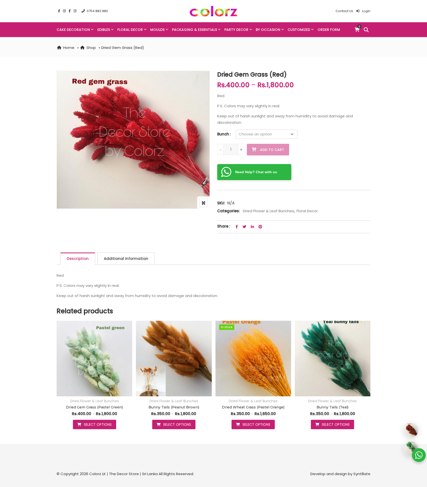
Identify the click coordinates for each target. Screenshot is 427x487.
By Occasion (268, 29)
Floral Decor (130, 29)
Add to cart (272, 149)
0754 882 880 (97, 11)
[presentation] (60, 379)
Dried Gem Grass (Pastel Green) (94, 407)
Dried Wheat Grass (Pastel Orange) (253, 407)
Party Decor (236, 29)
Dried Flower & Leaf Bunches (268, 210)
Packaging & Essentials (194, 29)
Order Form (329, 29)
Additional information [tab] (126, 258)
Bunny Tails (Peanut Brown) (174, 407)
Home (68, 47)
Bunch (223, 134)
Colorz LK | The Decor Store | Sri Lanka (123, 473)
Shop (91, 47)
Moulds (157, 29)
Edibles (103, 29)
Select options (98, 424)
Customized (299, 29)
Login (365, 11)
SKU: (221, 203)
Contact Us (344, 11)
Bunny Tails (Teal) (332, 407)
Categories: (228, 210)
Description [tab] (78, 258)
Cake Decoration (73, 29)
